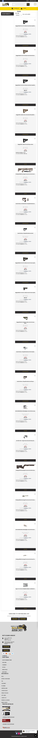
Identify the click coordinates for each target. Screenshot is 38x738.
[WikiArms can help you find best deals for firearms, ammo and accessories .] (8, 724)
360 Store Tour (6, 646)
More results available (26, 14)
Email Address (15, 618)
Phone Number (23, 618)
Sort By (17, 13)
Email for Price (25, 430)
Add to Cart (25, 45)
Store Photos (6, 650)
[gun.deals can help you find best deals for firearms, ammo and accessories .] (8, 717)
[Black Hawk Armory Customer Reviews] (6, 708)
